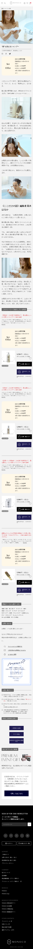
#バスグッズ (19, 608)
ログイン (10, 843)
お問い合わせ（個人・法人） (9, 857)
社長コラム (5, 924)
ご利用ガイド (5, 854)
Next (31, 28)
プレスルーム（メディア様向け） (11, 881)
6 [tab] (8, 361)
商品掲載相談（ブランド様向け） (11, 878)
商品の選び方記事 (6, 927)
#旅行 (24, 608)
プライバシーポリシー (8, 863)
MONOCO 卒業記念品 (7, 909)
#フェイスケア (16, 613)
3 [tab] (5, 361)
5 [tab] (7, 361)
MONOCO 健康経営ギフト (8, 912)
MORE (3, 324)
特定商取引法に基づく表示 (9, 860)
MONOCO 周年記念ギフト (8, 903)
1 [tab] (3, 361)
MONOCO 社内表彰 (7, 906)
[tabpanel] (16, 27)
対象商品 (17, 61)
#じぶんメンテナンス (18, 615)
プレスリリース (6, 921)
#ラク (3, 615)
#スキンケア (9, 615)
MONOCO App (5, 893)
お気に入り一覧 (25, 843)
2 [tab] (4, 361)
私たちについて (6, 872)
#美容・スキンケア (6, 610)
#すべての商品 (14, 617)
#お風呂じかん (25, 613)
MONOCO (4, 891)
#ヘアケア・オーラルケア (18, 610)
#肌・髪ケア (12, 608)
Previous (2, 28)
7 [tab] (9, 361)
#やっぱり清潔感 (6, 617)
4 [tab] (6, 361)
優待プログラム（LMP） (8, 930)
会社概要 (4, 875)
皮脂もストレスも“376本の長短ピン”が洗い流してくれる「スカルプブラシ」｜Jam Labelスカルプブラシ (16, 535)
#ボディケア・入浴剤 (7, 613)
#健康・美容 (5, 608)
